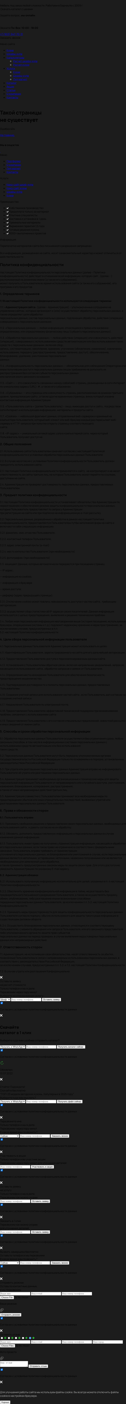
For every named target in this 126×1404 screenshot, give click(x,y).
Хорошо (5, 1402)
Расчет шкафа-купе (25, 61)
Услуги (11, 68)
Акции (10, 86)
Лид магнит (20, 79)
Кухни (10, 50)
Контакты (12, 97)
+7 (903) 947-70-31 (11, 34)
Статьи (11, 90)
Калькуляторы (15, 57)
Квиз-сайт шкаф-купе (20, 184)
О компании (14, 94)
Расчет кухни (21, 65)
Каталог (12, 83)
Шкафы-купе (14, 54)
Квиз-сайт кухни (17, 188)
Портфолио (14, 161)
